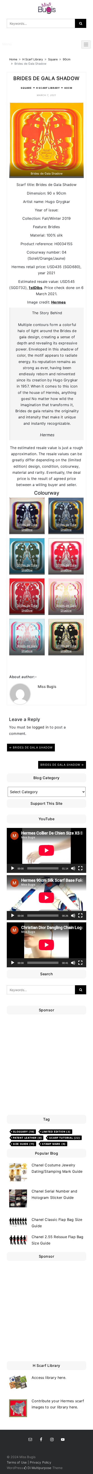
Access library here (48, 1377)
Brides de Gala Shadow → (62, 764)
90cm (66, 59)
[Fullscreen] (80, 868)
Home (13, 59)
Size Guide (24, 1144)
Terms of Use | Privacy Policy (29, 1462)
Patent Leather (27, 1137)
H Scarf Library (32, 59)
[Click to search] (80, 23)
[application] (46, 850)
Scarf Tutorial (64, 1137)
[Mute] (73, 868)
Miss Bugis (47, 686)
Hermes (58, 302)
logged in (40, 727)
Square (53, 59)
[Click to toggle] (86, 44)
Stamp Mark (54, 1144)
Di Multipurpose (39, 1468)
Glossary (23, 1131)
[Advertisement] (46, 1066)
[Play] (12, 868)
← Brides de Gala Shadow (31, 747)
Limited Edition (56, 1131)
